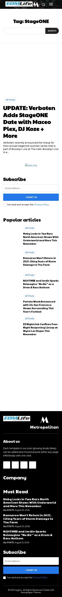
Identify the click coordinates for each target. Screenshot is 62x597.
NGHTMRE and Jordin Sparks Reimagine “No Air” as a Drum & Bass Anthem (41, 284)
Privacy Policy (41, 204)
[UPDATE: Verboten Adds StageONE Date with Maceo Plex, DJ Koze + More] (31, 72)
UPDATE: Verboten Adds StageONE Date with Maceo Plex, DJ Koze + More (29, 121)
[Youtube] (32, 464)
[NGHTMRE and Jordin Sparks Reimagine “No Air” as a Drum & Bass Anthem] (11, 281)
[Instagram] (15, 464)
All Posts (10, 99)
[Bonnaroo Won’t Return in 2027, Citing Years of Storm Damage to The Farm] (11, 258)
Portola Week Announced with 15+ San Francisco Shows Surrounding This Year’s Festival (39, 306)
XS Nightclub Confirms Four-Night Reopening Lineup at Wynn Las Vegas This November (40, 329)
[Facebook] (6, 464)
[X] (23, 464)
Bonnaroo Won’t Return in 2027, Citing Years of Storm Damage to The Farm (39, 261)
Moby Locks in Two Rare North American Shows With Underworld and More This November (41, 238)
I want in (31, 197)
